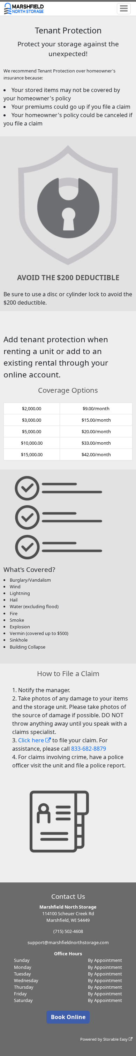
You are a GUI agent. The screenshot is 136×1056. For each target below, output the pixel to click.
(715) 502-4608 (68, 931)
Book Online (68, 1017)
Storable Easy (116, 1039)
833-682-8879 (88, 748)
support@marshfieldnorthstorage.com (68, 942)
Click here (31, 740)
